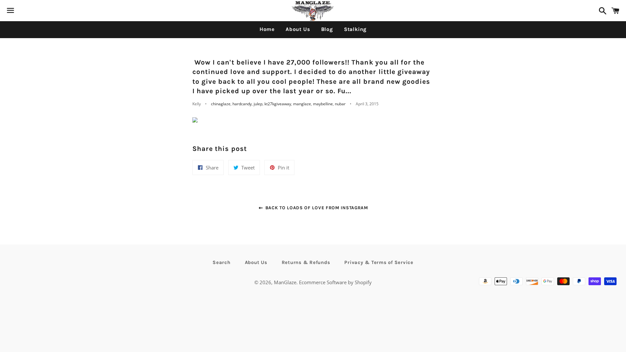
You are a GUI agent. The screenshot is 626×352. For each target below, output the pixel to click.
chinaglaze (221, 104)
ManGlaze (285, 282)
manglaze (302, 104)
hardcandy (242, 104)
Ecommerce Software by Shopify (335, 282)
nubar (340, 104)
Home (267, 29)
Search (222, 262)
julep (258, 104)
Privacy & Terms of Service (378, 262)
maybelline (323, 104)
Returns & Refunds (306, 262)
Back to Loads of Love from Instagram (316, 208)
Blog (327, 29)
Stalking (355, 29)
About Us (298, 29)
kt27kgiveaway (277, 104)
